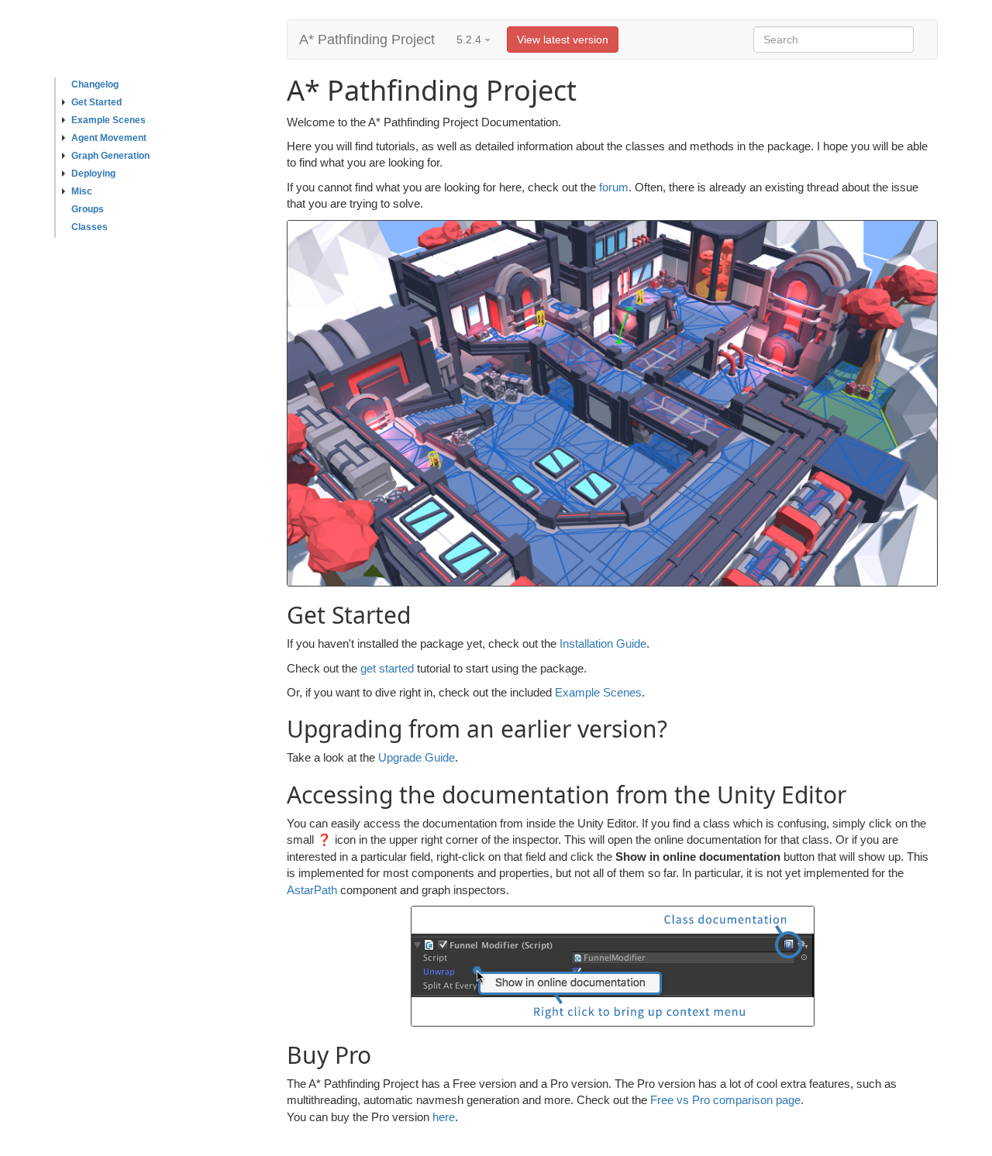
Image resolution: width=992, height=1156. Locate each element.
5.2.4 (470, 39)
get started (387, 668)
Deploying (93, 173)
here (443, 1116)
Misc (81, 191)
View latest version (562, 39)
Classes (89, 227)
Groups (87, 209)
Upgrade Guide (416, 757)
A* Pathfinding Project (367, 39)
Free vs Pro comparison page (725, 1099)
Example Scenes (108, 120)
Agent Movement (108, 137)
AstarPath (312, 889)
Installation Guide (603, 643)
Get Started (96, 102)
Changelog (95, 84)
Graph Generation (110, 155)
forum (614, 187)
